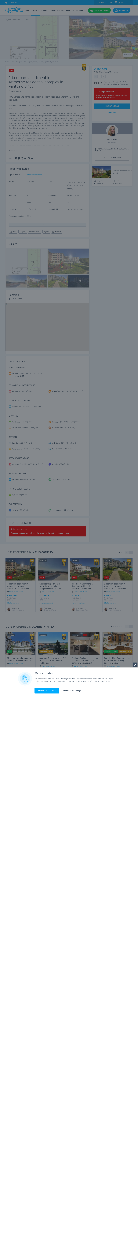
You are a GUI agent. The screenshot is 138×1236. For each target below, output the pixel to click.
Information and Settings (72, 691)
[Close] (135, 665)
